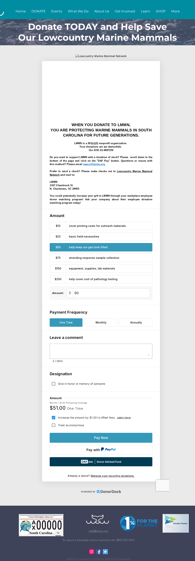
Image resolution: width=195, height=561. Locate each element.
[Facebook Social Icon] (98, 551)
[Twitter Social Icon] (105, 551)
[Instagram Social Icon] (91, 551)
